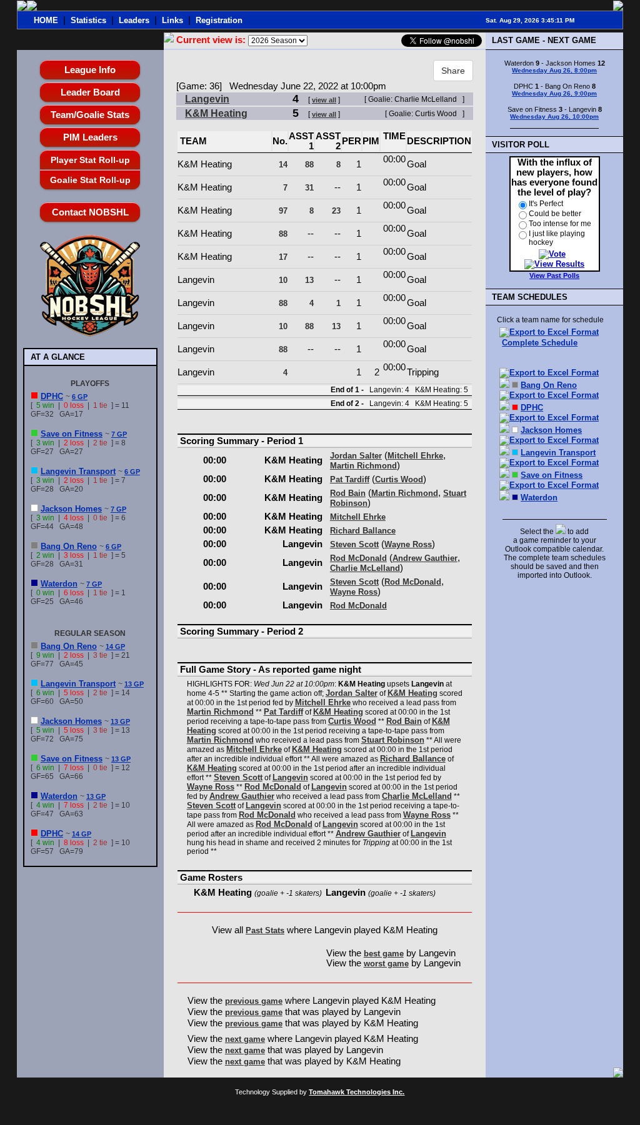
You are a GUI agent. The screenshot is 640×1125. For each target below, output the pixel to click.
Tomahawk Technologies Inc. (356, 1092)
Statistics (88, 20)
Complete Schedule (540, 342)
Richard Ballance (363, 530)
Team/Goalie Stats (90, 114)
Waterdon (59, 583)
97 (283, 211)
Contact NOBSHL (90, 212)
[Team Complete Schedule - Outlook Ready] (504, 385)
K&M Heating (216, 113)
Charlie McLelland (365, 568)
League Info (90, 69)
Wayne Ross (408, 544)
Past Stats (265, 930)
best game (384, 953)
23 (336, 211)
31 (309, 187)
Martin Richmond (363, 465)
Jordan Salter (356, 455)
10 (283, 280)
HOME (46, 20)
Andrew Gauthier (425, 558)
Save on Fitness (71, 434)
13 (309, 280)
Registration (219, 20)
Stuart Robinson (392, 740)
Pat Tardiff (349, 479)
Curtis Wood (399, 479)
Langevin (207, 99)
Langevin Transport (78, 471)
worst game (386, 963)
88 (309, 164)
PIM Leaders (90, 137)
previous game (253, 1001)
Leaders (134, 20)
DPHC (52, 396)
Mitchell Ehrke (415, 455)
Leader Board (90, 92)
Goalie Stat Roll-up (90, 180)
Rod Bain (348, 493)
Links (172, 20)
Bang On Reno (69, 546)
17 (283, 257)
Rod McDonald (358, 558)
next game (245, 1039)
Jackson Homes (71, 508)
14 (283, 164)
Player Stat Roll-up (90, 160)
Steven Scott (354, 544)
